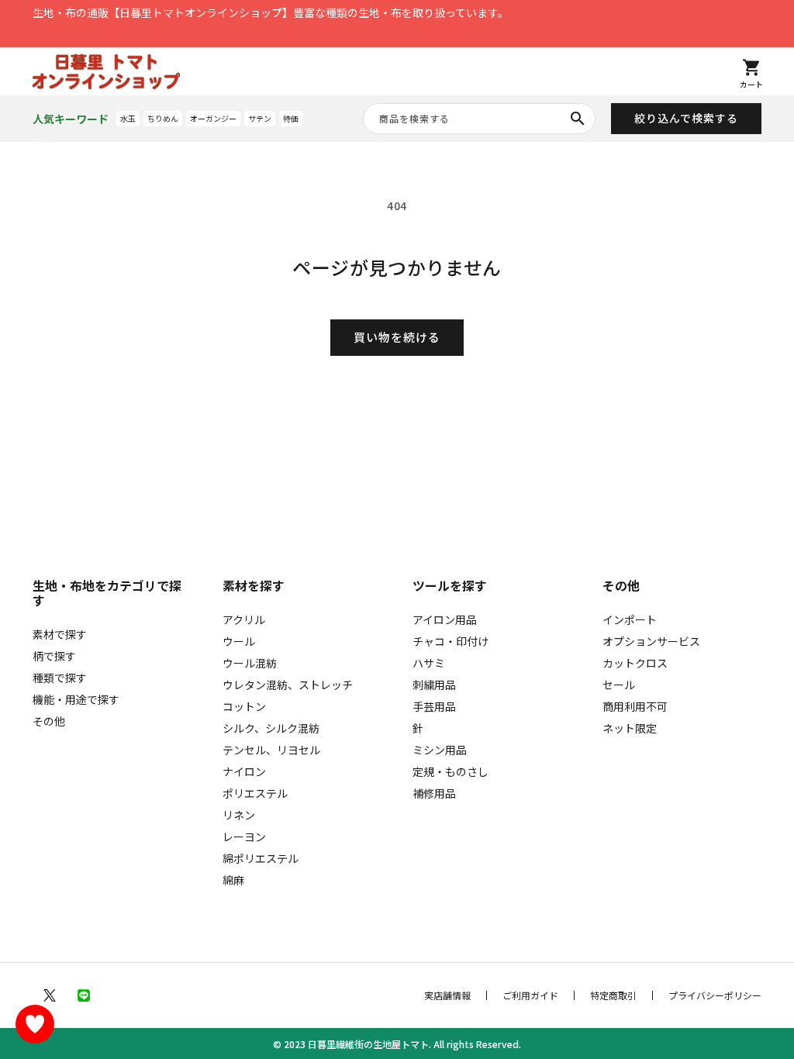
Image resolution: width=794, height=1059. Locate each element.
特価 (291, 118)
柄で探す (54, 656)
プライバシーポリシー (714, 995)
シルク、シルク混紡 (271, 728)
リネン (239, 815)
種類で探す (60, 677)
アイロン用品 (445, 619)
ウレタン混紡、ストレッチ (288, 684)
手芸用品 (434, 706)
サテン (259, 118)
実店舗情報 (447, 995)
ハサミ (429, 663)
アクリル (244, 619)
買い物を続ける (397, 337)
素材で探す (60, 634)
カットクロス (635, 663)
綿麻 (233, 880)
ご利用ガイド (530, 995)
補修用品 (434, 793)
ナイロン (244, 771)
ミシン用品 (440, 749)
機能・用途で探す (76, 699)
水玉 (128, 118)
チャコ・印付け (450, 641)
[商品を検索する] (578, 118)
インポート (629, 619)
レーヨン (244, 836)
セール (618, 684)
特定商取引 (613, 995)
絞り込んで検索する (686, 118)
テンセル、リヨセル (271, 749)
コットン (244, 706)
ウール (239, 641)
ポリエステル (255, 793)
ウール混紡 (250, 663)
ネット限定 (629, 728)
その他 (49, 721)
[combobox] (479, 118)
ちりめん (162, 118)
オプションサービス (651, 641)
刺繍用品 (434, 684)
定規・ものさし (450, 771)
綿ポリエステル (261, 858)
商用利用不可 (635, 706)
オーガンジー (213, 118)
